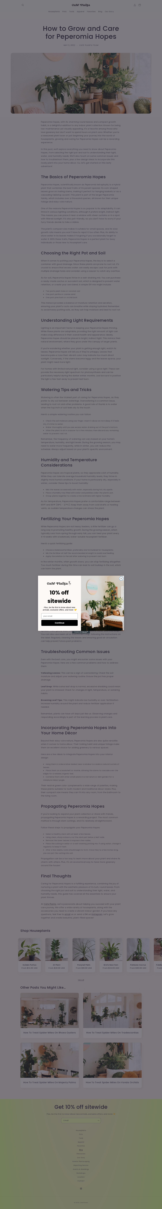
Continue (59, 622)
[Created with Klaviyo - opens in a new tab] (81, 632)
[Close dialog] (121, 578)
